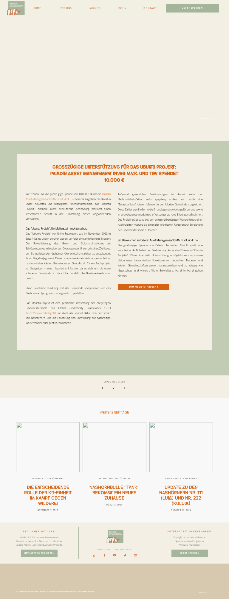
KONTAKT (150, 8)
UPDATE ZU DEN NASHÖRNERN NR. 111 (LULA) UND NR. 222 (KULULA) (181, 495)
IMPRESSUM (104, 550)
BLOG (122, 8)
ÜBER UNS (65, 8)
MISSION (95, 8)
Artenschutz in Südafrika (48, 479)
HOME (37, 8)
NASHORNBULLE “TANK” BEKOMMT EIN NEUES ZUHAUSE (114, 492)
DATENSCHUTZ (123, 550)
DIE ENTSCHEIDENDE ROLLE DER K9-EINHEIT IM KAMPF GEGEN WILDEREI (48, 495)
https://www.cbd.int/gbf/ (40, 313)
